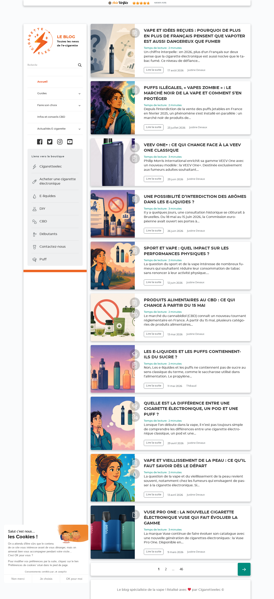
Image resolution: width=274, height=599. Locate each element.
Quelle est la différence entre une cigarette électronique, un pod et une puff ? (191, 408)
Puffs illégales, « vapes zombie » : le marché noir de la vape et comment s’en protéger (193, 93)
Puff (43, 259)
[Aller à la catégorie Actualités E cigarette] (135, 33)
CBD (43, 221)
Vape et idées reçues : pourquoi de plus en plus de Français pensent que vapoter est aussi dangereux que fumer (194, 36)
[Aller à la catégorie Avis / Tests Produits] (135, 158)
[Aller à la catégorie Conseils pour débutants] (135, 354)
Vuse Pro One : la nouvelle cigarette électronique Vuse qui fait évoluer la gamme (190, 517)
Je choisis (46, 578)
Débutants (48, 234)
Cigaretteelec (51, 166)
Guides (42, 93)
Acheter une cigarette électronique (58, 181)
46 (183, 569)
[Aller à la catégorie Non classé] (135, 515)
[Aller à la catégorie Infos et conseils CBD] (135, 314)
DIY (42, 209)
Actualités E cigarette (51, 129)
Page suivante (244, 569)
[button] (6, 594)
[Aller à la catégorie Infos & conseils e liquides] (135, 474)
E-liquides (48, 196)
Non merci (17, 578)
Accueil (42, 82)
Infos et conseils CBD (51, 117)
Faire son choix (47, 105)
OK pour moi (74, 578)
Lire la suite (153, 70)
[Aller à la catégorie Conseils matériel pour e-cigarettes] (135, 417)
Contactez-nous (53, 246)
